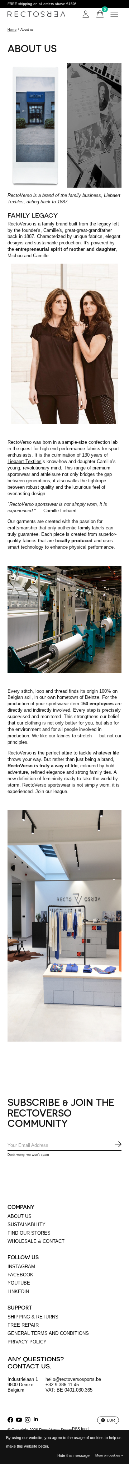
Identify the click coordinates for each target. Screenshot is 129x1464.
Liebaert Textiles (25, 461)
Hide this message (73, 1455)
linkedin (18, 1291)
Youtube (19, 1283)
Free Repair (23, 1325)
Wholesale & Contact (36, 1241)
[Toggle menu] (114, 14)
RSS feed (80, 1429)
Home (12, 29)
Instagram (21, 1266)
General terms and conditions (48, 1333)
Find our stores (29, 1233)
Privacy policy (27, 1341)
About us (20, 1216)
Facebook (20, 1274)
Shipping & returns (33, 1317)
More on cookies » (109, 1455)
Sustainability (27, 1224)
